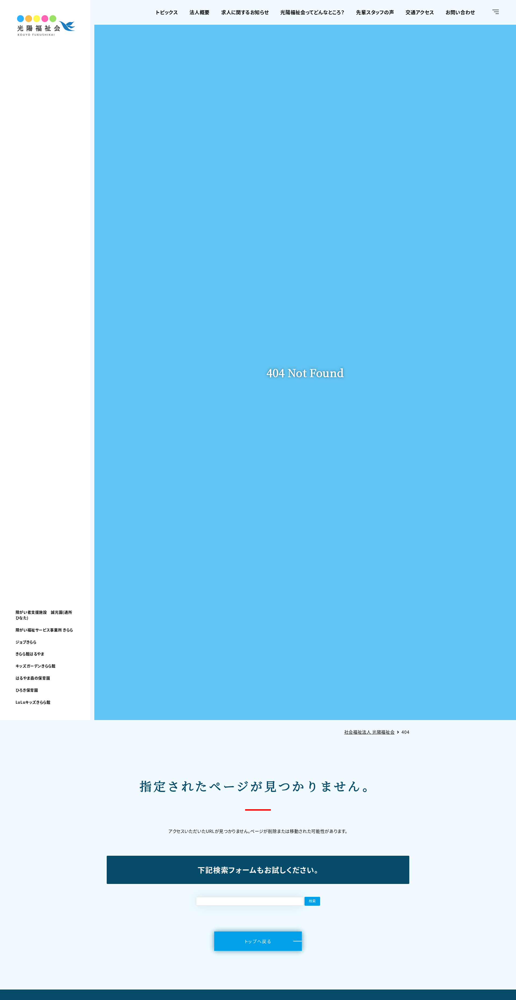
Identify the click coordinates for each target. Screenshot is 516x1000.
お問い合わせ (460, 12)
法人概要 (199, 12)
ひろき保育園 (27, 690)
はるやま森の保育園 (33, 678)
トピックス (167, 12)
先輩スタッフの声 (375, 12)
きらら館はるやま (30, 653)
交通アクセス (420, 12)
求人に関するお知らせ (245, 12)
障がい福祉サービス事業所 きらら (44, 629)
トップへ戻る (258, 941)
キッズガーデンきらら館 (36, 665)
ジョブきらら (26, 642)
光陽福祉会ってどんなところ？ (312, 12)
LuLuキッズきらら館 (33, 702)
